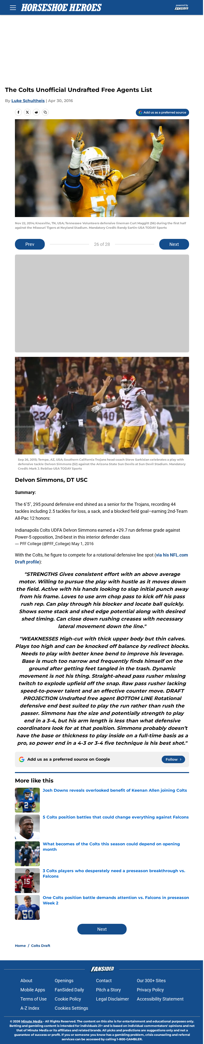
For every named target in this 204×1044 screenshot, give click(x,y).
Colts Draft (40, 945)
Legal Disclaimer (112, 999)
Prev (29, 244)
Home (20, 945)
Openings (64, 980)
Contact (104, 980)
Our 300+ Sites (151, 980)
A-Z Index (29, 1008)
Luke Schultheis (28, 100)
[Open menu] (13, 7)
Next (174, 244)
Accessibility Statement (160, 999)
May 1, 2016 (82, 543)
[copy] (45, 112)
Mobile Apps (32, 989)
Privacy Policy (150, 989)
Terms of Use (33, 999)
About (26, 980)
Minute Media (31, 1021)
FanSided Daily (69, 989)
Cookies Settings (71, 1008)
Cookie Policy (68, 999)
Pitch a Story (108, 989)
